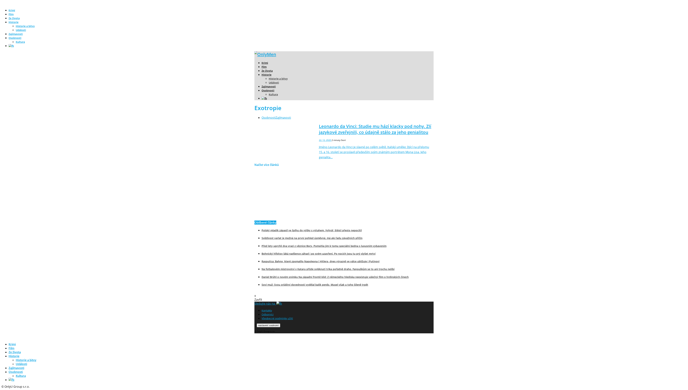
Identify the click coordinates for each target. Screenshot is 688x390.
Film (11, 14)
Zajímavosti (16, 34)
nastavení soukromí (268, 325)
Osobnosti (15, 38)
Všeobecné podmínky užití (277, 318)
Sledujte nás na (265, 304)
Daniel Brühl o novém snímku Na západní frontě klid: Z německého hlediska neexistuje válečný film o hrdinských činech (335, 277)
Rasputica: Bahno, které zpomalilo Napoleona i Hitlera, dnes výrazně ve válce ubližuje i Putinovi (320, 261)
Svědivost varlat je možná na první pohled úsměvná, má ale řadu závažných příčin (312, 238)
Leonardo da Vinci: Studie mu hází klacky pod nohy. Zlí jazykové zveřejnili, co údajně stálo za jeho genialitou (375, 129)
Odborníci (268, 314)
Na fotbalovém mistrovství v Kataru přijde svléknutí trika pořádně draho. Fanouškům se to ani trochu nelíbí (328, 269)
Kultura (20, 42)
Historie (13, 22)
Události (21, 30)
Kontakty (267, 310)
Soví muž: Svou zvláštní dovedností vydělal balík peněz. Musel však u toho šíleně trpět (315, 284)
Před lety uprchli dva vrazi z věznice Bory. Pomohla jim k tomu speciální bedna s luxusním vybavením (324, 246)
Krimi (12, 10)
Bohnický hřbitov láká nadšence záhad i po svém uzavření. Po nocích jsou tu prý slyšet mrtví (319, 253)
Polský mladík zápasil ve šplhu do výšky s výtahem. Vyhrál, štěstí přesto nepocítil (312, 230)
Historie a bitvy (25, 26)
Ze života (14, 18)
